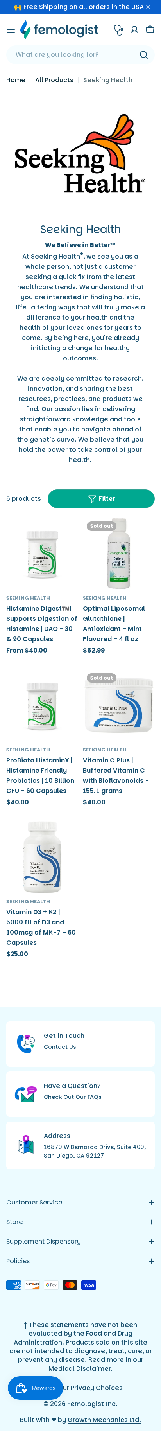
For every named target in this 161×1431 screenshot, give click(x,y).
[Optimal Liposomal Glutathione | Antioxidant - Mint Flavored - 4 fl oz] (119, 554)
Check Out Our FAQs (73, 1097)
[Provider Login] (118, 29)
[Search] (143, 54)
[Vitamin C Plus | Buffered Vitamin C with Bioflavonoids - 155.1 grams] (119, 705)
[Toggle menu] (11, 29)
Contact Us (60, 1047)
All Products (54, 80)
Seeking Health (28, 598)
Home (15, 80)
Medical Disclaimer (79, 1368)
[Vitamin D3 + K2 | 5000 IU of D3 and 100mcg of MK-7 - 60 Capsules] (42, 857)
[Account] (134, 29)
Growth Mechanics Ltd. (104, 1419)
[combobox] (80, 54)
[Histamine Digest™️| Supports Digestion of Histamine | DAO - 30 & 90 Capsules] (42, 554)
